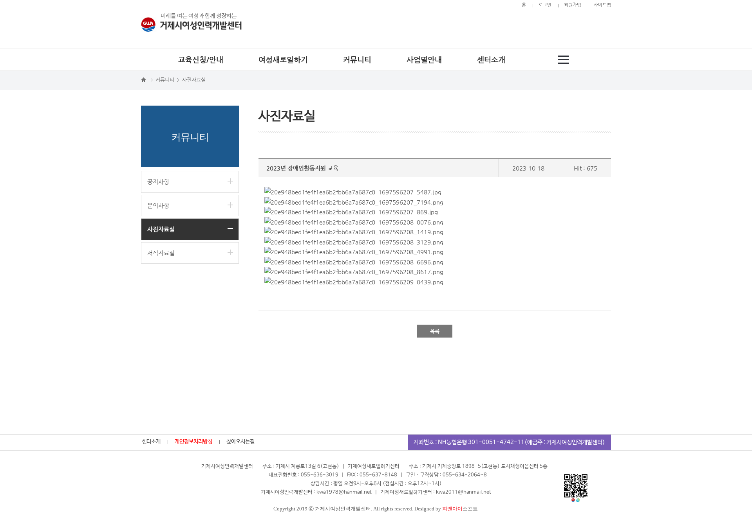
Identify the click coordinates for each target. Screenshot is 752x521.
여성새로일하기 (283, 60)
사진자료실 (161, 229)
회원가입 (572, 5)
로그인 (545, 5)
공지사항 (158, 181)
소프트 (460, 509)
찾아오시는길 (240, 441)
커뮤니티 (357, 60)
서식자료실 (161, 253)
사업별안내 (424, 60)
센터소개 (491, 60)
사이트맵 (602, 5)
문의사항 (158, 205)
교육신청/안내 (200, 60)
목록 (434, 331)
